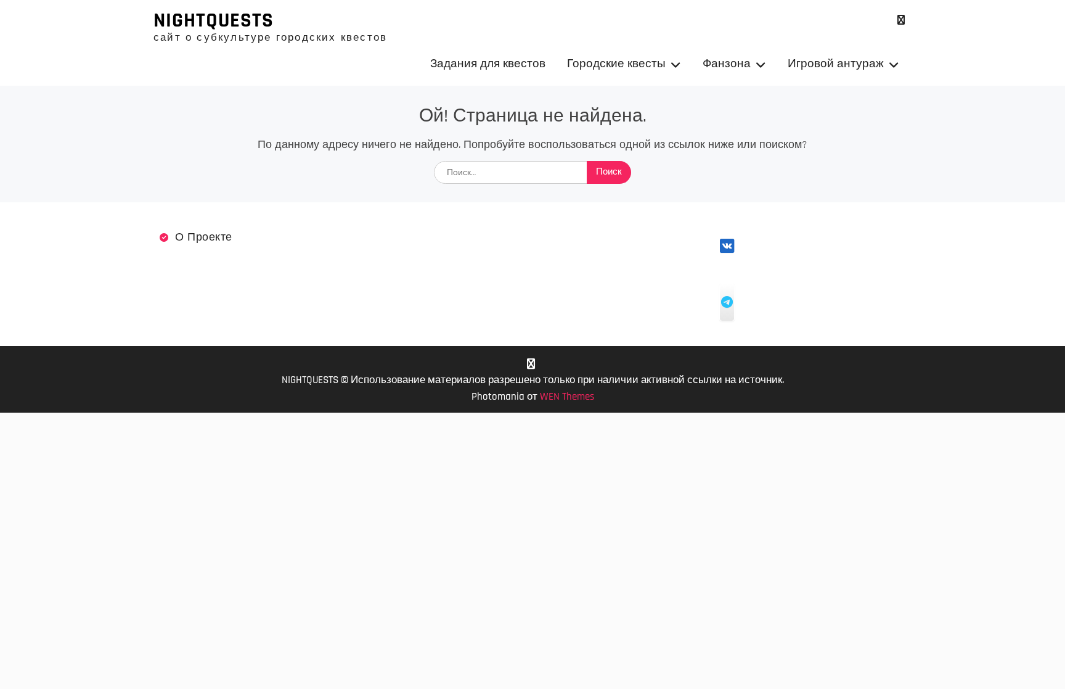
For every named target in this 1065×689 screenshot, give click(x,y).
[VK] (900, 20)
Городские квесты (616, 64)
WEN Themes (567, 396)
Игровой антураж (836, 64)
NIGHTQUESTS (213, 20)
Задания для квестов (487, 64)
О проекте (203, 237)
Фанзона (727, 64)
